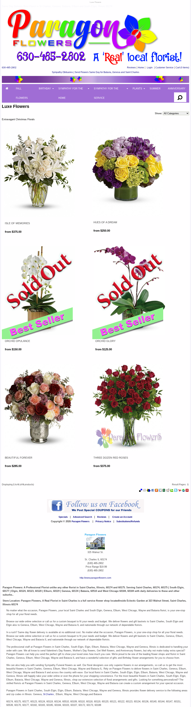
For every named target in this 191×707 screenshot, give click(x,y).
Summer (155, 88)
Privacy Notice (103, 521)
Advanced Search (82, 517)
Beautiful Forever (18, 457)
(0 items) (182, 67)
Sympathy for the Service (106, 93)
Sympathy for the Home (70, 93)
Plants (137, 88)
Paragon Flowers (81, 521)
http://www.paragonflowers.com (95, 578)
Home (141, 67)
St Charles (48, 694)
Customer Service (164, 67)
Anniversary (176, 88)
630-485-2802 (9, 67)
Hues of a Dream (105, 222)
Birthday (45, 88)
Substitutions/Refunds (128, 521)
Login (150, 67)
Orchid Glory (105, 341)
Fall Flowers (22, 93)
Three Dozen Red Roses (110, 457)
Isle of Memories (17, 223)
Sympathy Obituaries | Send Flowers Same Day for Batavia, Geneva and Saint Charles (95, 72)
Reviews (131, 67)
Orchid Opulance (17, 341)
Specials (63, 517)
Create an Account (122, 517)
